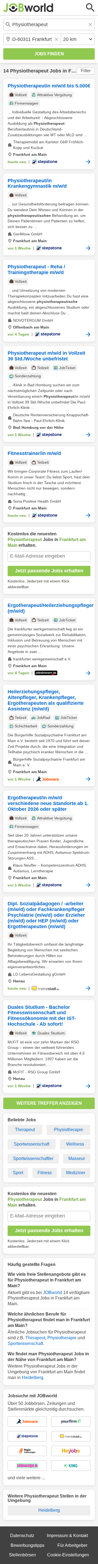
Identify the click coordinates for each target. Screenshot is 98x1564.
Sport (18, 1172)
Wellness (75, 1144)
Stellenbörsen (22, 1555)
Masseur (76, 1158)
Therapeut (25, 1129)
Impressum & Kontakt (67, 1535)
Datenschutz (22, 1535)
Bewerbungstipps (27, 1545)
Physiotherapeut (29, 71)
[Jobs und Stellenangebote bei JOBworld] (28, 7)
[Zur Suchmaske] (90, 7)
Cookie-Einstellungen (68, 1555)
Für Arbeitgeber (72, 1545)
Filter (86, 70)
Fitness (45, 1172)
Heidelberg (32, 1377)
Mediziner (75, 1172)
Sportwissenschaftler (33, 1158)
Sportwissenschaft (31, 1144)
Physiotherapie (68, 1129)
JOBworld (52, 1292)
